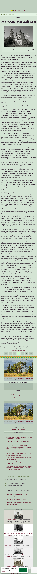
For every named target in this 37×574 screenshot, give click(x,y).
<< (6, 353)
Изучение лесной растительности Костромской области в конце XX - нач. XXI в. (18, 447)
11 (26, 353)
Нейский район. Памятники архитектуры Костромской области (19, 437)
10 (22, 353)
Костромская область (18, 350)
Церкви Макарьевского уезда (16, 483)
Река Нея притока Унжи (14, 485)
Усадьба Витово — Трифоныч (23, 378)
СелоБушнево (11, 566)
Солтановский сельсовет (17, 573)
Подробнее (4, 571)
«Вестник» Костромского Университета (19, 502)
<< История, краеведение (18, 395)
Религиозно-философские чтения (17, 494)
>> (31, 353)
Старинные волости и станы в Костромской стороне (19, 454)
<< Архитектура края (18, 398)
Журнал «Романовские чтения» (16, 499)
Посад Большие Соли (13, 519)
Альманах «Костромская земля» (16, 497)
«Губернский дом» (12, 504)
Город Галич (8, 545)
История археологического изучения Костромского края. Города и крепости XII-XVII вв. (19, 467)
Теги (17, 508)
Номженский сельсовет (19, 429)
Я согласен (23, 570)
